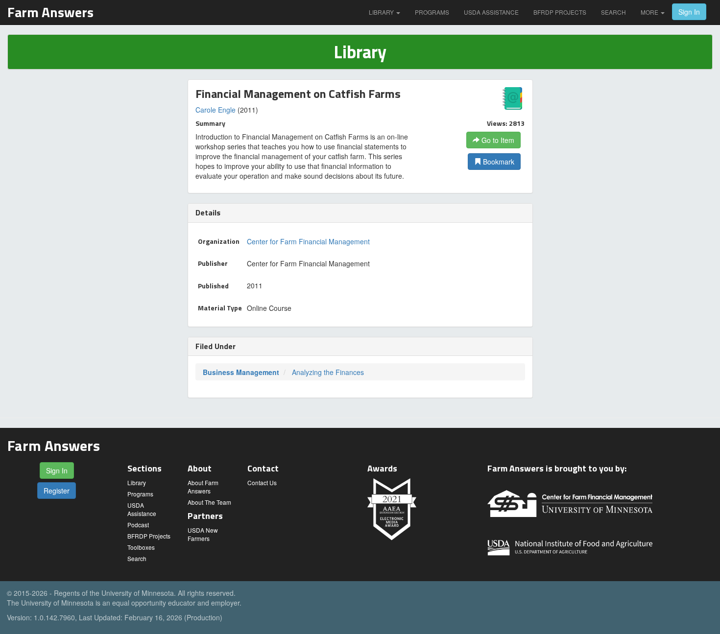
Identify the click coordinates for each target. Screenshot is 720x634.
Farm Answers (50, 12)
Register (57, 490)
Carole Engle (215, 110)
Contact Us (262, 482)
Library (382, 12)
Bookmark (497, 161)
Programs (432, 12)
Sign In (689, 12)
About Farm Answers (203, 486)
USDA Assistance (491, 12)
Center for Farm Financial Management (308, 241)
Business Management (241, 372)
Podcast (138, 524)
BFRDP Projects (559, 12)
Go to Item (497, 140)
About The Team (209, 502)
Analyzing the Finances (328, 372)
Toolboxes (141, 547)
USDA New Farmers (203, 534)
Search (613, 12)
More (650, 12)
